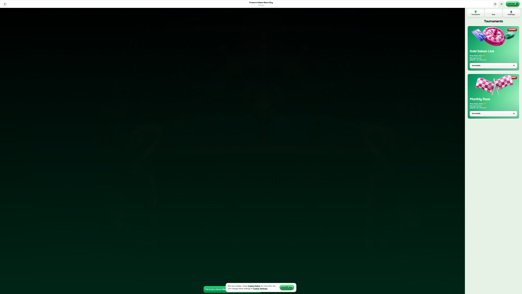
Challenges (511, 14)
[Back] (4, 3)
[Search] (495, 3)
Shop (493, 14)
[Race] (501, 4)
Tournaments (475, 14)
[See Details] (514, 65)
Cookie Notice (254, 286)
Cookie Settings (260, 289)
